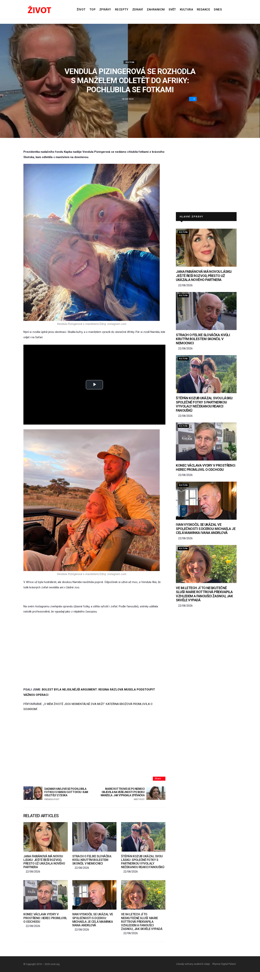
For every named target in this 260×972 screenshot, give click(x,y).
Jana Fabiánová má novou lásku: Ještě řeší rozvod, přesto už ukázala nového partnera (44, 861)
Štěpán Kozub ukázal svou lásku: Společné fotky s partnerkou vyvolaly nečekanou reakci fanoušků (142, 861)
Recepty (121, 9)
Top (92, 9)
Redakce (203, 9)
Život (81, 9)
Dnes (218, 9)
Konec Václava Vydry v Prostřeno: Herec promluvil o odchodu (45, 917)
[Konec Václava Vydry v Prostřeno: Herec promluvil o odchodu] (45, 895)
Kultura (186, 9)
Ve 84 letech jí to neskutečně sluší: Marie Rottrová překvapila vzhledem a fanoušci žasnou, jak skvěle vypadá (141, 921)
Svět (172, 9)
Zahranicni (156, 9)
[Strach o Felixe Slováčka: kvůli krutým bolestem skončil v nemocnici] (94, 837)
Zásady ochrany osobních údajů (193, 964)
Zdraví (137, 9)
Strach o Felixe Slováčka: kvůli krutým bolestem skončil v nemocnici (92, 859)
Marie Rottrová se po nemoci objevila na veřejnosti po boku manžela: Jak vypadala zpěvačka (122, 793)
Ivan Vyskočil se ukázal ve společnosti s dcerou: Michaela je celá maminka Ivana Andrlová (92, 919)
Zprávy (105, 9)
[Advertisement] (94, 645)
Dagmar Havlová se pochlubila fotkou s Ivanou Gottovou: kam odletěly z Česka (66, 793)
